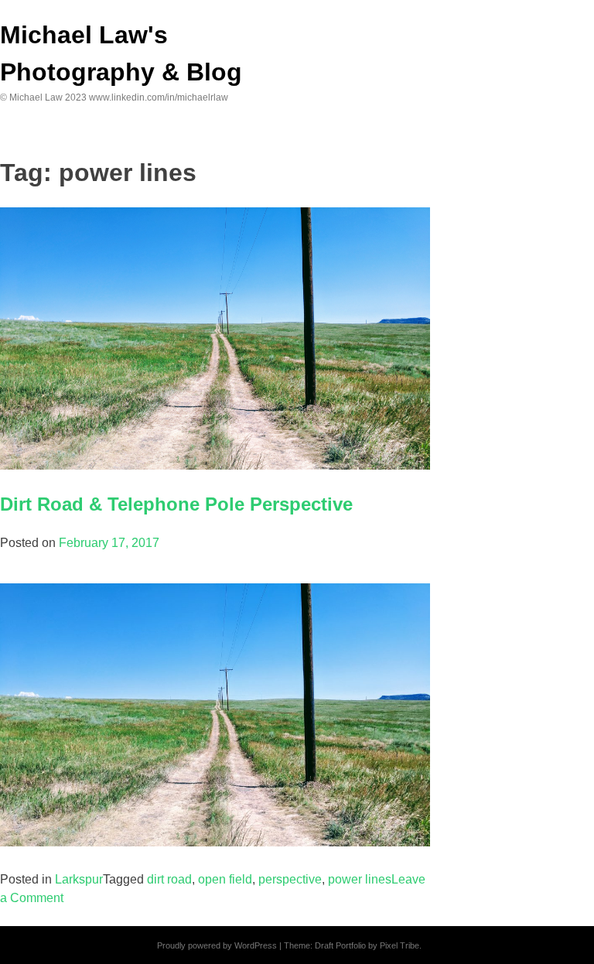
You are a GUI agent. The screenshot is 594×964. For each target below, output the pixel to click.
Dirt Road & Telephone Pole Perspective (176, 504)
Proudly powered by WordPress (217, 945)
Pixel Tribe (399, 945)
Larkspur (79, 879)
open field (225, 879)
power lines (359, 879)
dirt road (169, 879)
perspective (290, 879)
